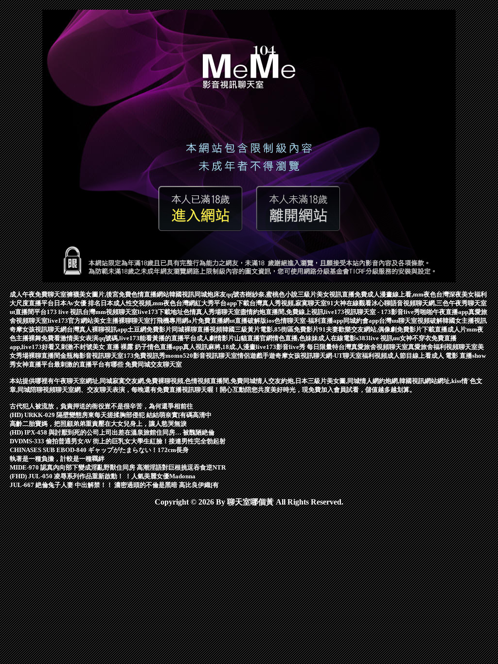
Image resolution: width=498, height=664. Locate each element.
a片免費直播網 (209, 320)
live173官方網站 (70, 320)
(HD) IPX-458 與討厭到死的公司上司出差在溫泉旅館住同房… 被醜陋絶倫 (112, 432)
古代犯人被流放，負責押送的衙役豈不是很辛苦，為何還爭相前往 (101, 406)
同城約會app (361, 320)
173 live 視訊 (65, 311)
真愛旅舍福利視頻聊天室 (443, 346)
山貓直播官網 (253, 338)
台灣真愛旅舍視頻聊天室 (373, 346)
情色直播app (165, 346)
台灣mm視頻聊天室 (110, 311)
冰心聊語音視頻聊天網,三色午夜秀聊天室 (429, 303)
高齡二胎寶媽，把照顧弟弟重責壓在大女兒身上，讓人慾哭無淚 (98, 423)
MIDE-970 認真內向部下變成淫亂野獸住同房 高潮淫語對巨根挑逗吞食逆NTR (118, 467)
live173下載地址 (160, 311)
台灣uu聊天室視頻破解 (411, 320)
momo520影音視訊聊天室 (201, 355)
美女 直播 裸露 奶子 (119, 346)
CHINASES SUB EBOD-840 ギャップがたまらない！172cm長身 (99, 450)
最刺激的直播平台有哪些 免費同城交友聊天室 (118, 364)
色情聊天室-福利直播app (308, 320)
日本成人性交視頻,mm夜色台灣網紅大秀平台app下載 (175, 303)
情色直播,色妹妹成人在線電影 (314, 338)
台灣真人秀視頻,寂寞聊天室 (288, 303)
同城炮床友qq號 (217, 294)
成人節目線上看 (409, 355)
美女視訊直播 (336, 294)
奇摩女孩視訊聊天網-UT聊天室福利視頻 (331, 355)
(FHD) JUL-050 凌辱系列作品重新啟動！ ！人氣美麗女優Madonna (103, 476)
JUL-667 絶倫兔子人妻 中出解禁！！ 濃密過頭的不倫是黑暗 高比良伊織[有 (114, 485)
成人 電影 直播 (451, 355)
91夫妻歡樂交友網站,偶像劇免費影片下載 (377, 329)
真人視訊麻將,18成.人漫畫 (219, 346)
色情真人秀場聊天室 (211, 311)
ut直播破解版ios (252, 320)
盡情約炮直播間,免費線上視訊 (282, 311)
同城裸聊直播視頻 (197, 329)
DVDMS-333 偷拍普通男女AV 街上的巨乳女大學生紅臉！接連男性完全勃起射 (118, 441)
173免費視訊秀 (144, 355)
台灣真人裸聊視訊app (97, 329)
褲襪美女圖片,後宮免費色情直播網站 (118, 294)
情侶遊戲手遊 (256, 355)
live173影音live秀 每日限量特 (297, 346)
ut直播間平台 (28, 311)
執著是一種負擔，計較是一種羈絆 (57, 458)
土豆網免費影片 (149, 329)
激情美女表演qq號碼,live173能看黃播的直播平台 (128, 338)
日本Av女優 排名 (77, 303)
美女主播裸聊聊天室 (121, 320)
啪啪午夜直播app (444, 311)
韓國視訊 (182, 294)
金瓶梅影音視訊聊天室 (92, 355)
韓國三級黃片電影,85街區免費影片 (270, 329)
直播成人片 (450, 329)
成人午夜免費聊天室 (38, 294)
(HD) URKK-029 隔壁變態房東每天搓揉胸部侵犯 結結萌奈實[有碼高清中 (111, 415)
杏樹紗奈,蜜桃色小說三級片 (278, 294)
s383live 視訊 (374, 338)
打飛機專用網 (169, 320)
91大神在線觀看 (349, 303)
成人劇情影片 (215, 338)
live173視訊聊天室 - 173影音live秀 (372, 311)
